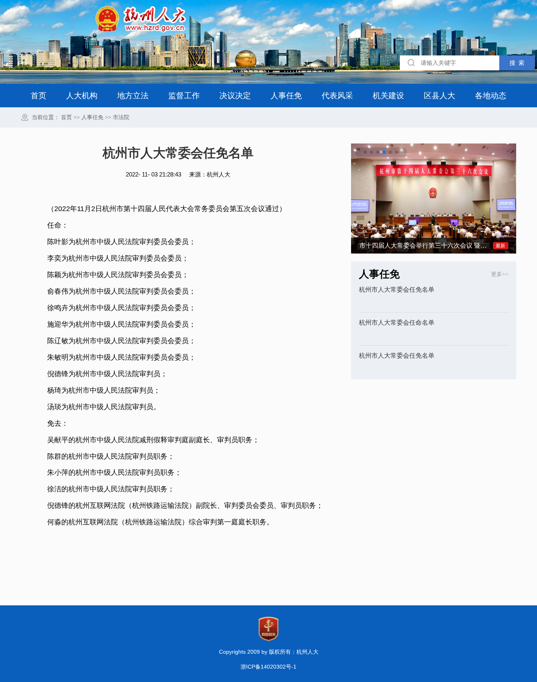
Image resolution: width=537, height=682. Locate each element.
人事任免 (286, 95)
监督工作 (184, 95)
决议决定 (235, 95)
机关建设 (388, 95)
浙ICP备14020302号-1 (268, 667)
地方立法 (133, 95)
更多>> (499, 274)
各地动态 (490, 95)
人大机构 (81, 95)
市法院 (121, 117)
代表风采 (337, 95)
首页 (38, 95)
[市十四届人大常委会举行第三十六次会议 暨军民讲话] (433, 198)
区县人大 (439, 95)
